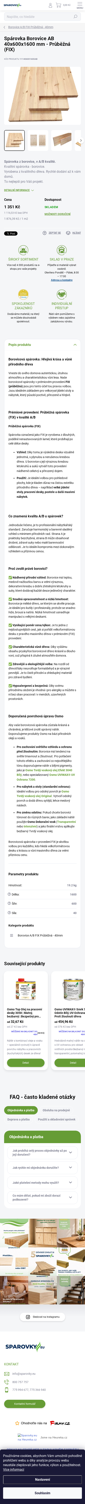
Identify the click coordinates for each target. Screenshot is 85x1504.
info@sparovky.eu (23, 1373)
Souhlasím (42, 1493)
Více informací (13, 1470)
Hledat (75, 16)
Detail (25, 1062)
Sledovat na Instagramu (46, 1316)
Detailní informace (17, 190)
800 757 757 (20, 1382)
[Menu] (80, 5)
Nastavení (42, 1480)
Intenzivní (30, 826)
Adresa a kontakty (62, 280)
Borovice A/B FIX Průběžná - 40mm (40, 935)
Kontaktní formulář (24, 1403)
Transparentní (66, 821)
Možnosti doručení (58, 214)
